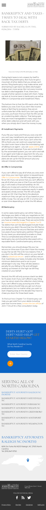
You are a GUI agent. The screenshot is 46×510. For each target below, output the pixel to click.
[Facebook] (17, 498)
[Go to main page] (35, 5)
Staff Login (41, 505)
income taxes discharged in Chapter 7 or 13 (22, 222)
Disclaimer (29, 505)
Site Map (18, 505)
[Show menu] (4, 5)
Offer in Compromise (10, 177)
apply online (34, 147)
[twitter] (29, 498)
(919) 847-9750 (11, 451)
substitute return (15, 257)
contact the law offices (31, 303)
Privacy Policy (6, 505)
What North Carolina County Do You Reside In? (19, 345)
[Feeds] (23, 498)
